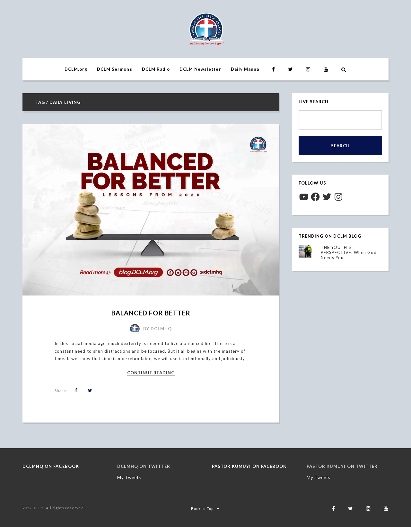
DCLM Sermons (114, 69)
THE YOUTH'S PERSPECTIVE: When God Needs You (349, 252)
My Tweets (129, 477)
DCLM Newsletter (200, 69)
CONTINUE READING (151, 373)
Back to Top (202, 508)
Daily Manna (245, 69)
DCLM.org (76, 69)
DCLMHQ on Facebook (50, 466)
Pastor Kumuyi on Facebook (249, 466)
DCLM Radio (156, 69)
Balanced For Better (151, 313)
